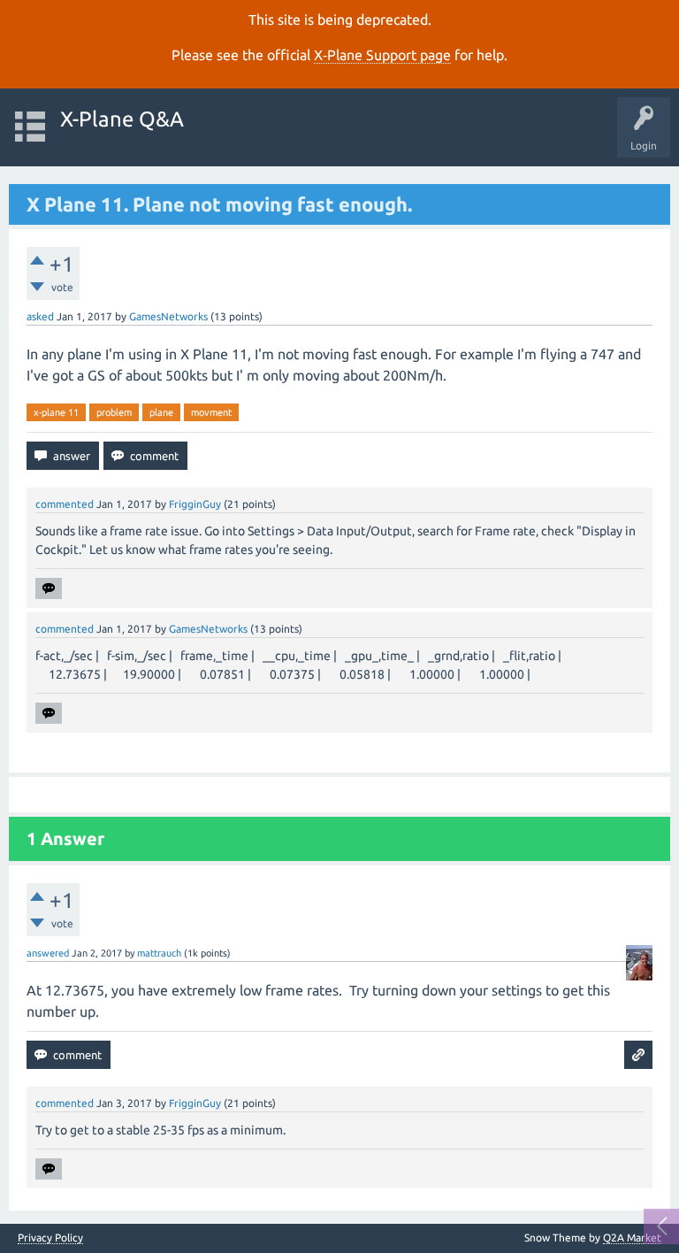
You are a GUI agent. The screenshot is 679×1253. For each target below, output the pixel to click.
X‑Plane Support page (382, 55)
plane (161, 412)
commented (64, 504)
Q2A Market (632, 1237)
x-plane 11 (56, 412)
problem (114, 412)
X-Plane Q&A (122, 119)
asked (40, 316)
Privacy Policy (50, 1238)
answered (48, 953)
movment (211, 412)
